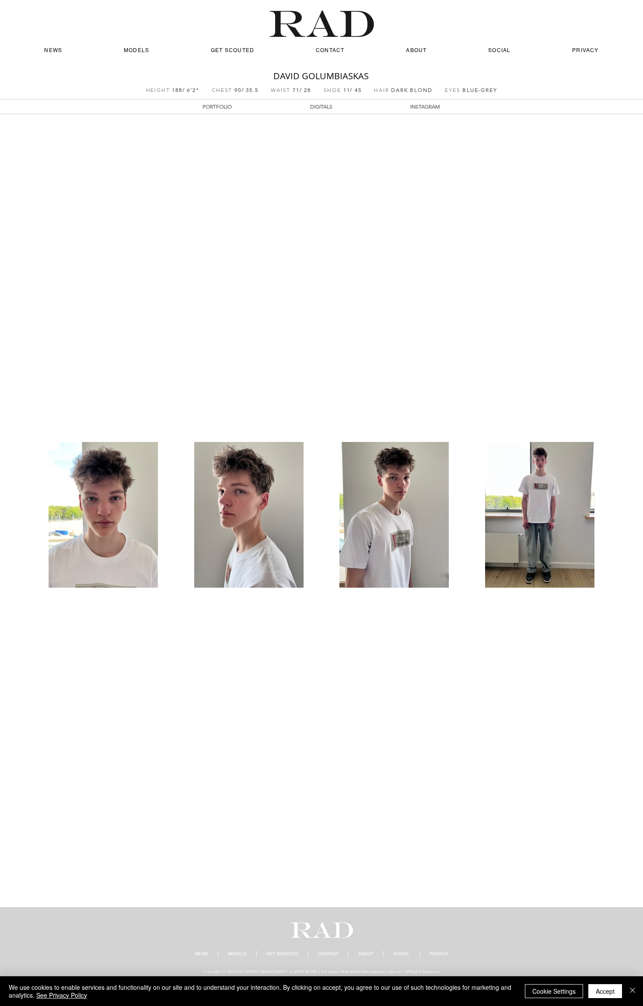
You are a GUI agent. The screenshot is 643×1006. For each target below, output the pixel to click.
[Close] (632, 991)
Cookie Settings (554, 991)
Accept (605, 991)
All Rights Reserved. (423, 971)
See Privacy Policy (61, 995)
